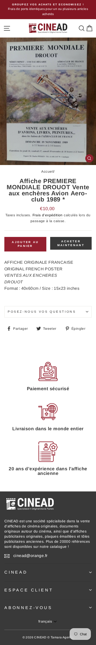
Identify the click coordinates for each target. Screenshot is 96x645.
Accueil (47, 171)
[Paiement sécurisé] (48, 371)
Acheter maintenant (70, 243)
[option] (48, 10)
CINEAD (16, 572)
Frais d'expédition (48, 215)
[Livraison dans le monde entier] (48, 411)
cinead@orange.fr (30, 555)
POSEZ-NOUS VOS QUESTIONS (42, 311)
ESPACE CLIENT (28, 590)
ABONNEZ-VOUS (28, 607)
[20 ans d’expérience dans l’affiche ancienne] (48, 451)
